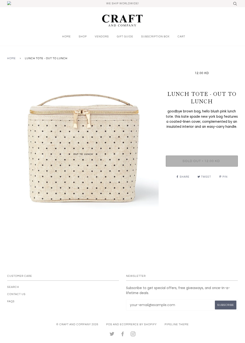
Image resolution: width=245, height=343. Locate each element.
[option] (83, 147)
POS (109, 324)
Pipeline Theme (177, 324)
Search (13, 287)
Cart (181, 36)
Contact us (16, 294)
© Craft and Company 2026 (77, 324)
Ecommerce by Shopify (138, 324)
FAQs (11, 301)
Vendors (102, 36)
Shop (83, 36)
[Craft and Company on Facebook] (122, 335)
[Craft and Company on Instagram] (133, 335)
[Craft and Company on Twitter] (112, 335)
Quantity (202, 136)
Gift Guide (125, 36)
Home (66, 36)
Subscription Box (155, 36)
